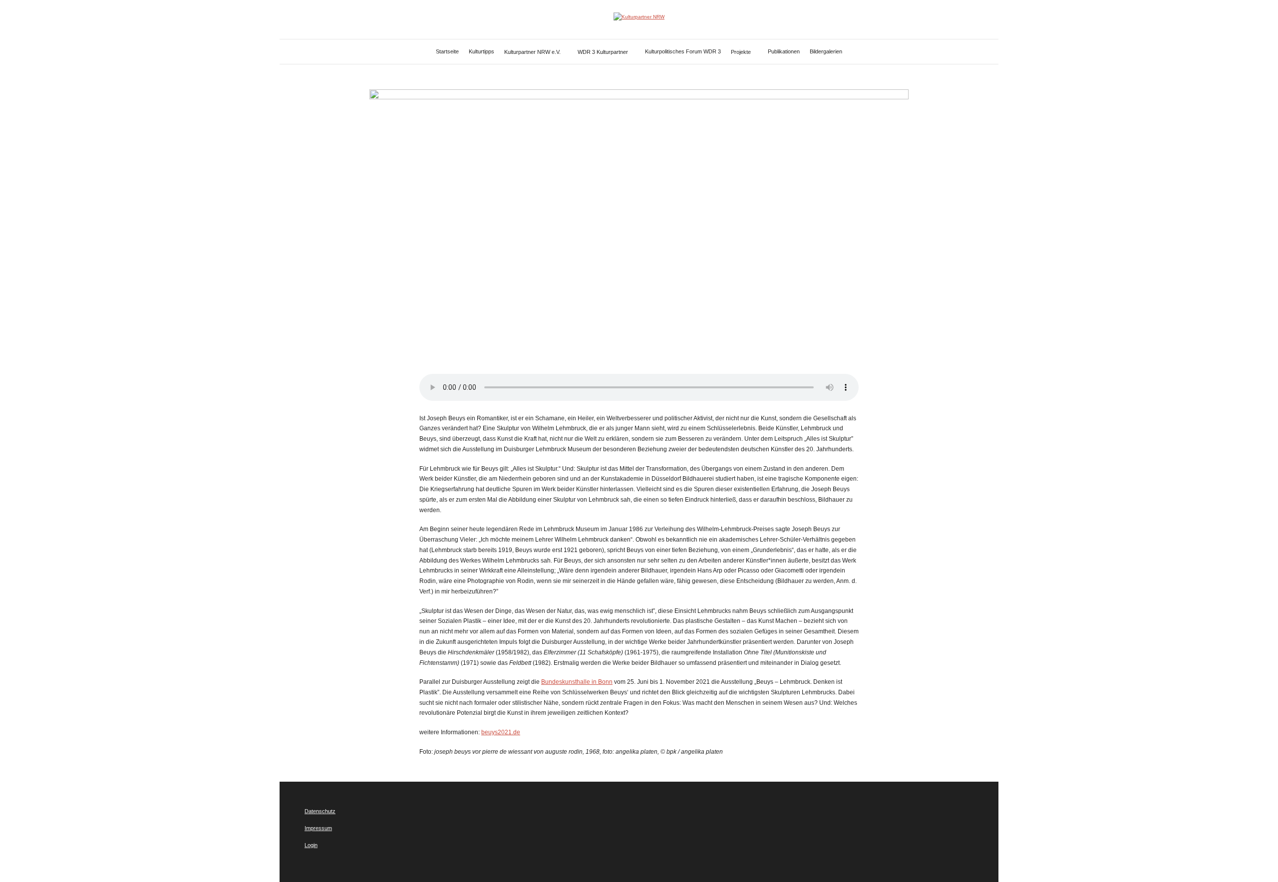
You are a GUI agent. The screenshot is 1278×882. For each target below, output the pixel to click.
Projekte (741, 52)
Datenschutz (320, 811)
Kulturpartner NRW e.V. (532, 52)
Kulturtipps (481, 51)
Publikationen (784, 51)
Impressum (318, 828)
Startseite (447, 51)
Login (311, 845)
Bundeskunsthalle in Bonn (577, 681)
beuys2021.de (500, 732)
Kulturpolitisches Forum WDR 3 (683, 51)
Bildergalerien (826, 51)
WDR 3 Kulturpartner (603, 52)
